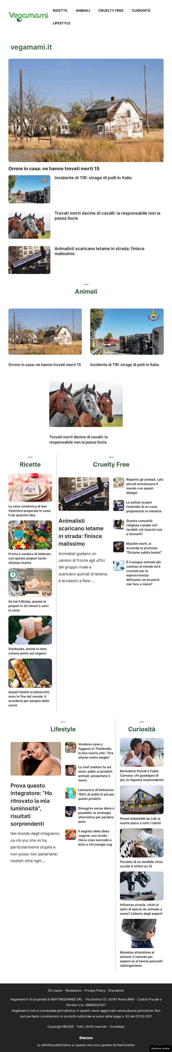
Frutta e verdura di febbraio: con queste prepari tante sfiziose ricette (29, 558)
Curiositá (141, 10)
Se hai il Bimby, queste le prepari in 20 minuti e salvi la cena (28, 605)
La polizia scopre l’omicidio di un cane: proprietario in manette (144, 506)
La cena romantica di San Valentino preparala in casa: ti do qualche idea (29, 510)
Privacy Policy (95, 990)
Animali (83, 10)
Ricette (60, 10)
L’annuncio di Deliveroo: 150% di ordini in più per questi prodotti (96, 794)
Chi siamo (55, 990)
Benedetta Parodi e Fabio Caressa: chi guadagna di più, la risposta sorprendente (142, 775)
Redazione (73, 990)
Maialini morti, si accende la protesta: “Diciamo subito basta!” (144, 548)
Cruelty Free (111, 10)
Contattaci (117, 1027)
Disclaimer (116, 990)
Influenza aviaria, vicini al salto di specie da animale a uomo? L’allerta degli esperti (141, 909)
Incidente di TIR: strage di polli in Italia (93, 177)
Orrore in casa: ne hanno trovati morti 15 (53, 168)
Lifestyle (61, 23)
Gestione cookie (160, 1048)
